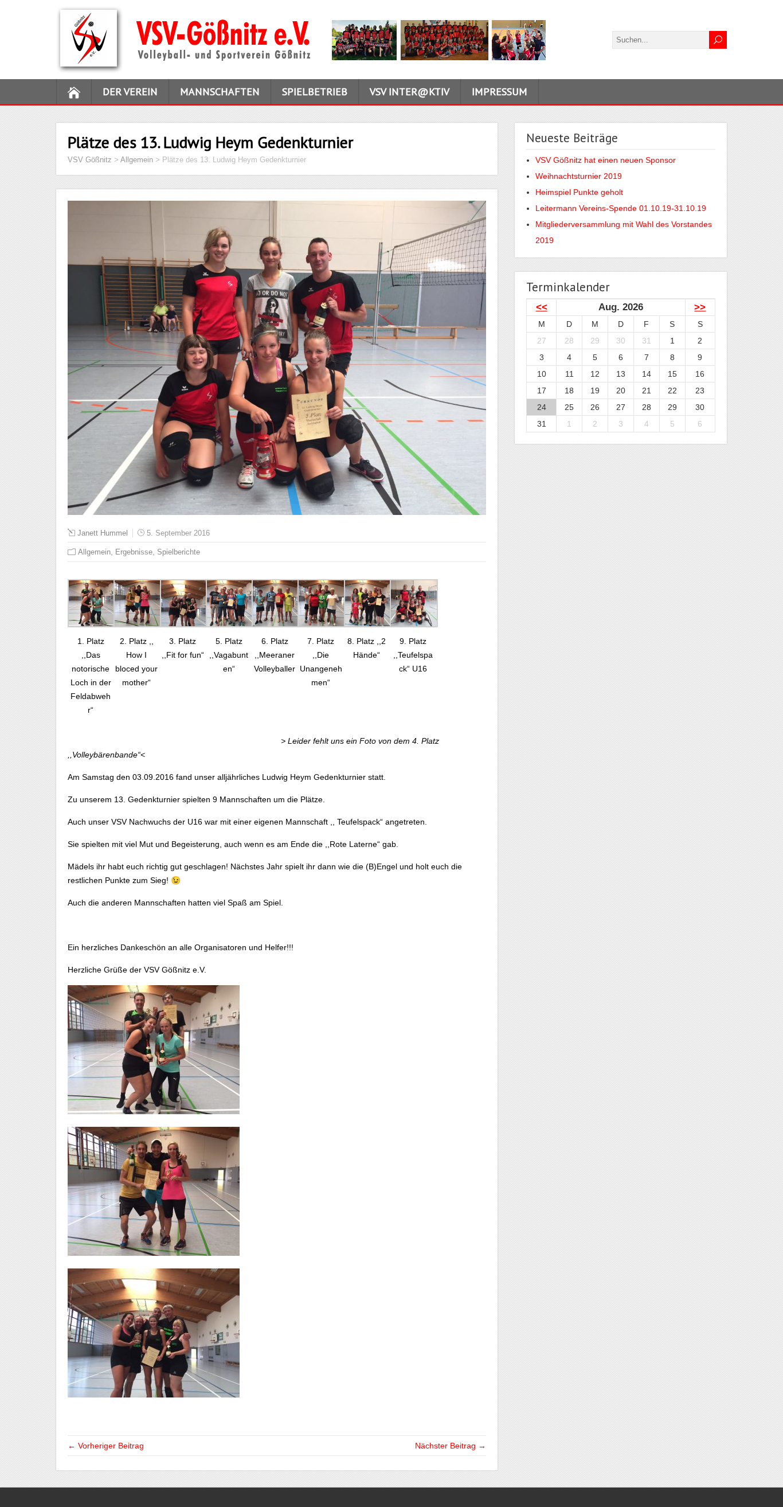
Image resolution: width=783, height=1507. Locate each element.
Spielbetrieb (314, 91)
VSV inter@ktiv (409, 91)
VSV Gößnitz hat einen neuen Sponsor (605, 160)
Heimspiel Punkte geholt (579, 192)
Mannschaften (220, 91)
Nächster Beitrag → (450, 1445)
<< (541, 307)
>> (700, 307)
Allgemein (94, 552)
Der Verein (130, 91)
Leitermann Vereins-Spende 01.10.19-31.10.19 (620, 208)
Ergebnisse (133, 552)
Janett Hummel (102, 533)
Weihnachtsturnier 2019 (578, 176)
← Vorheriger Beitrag (106, 1445)
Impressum (499, 91)
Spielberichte (178, 552)
